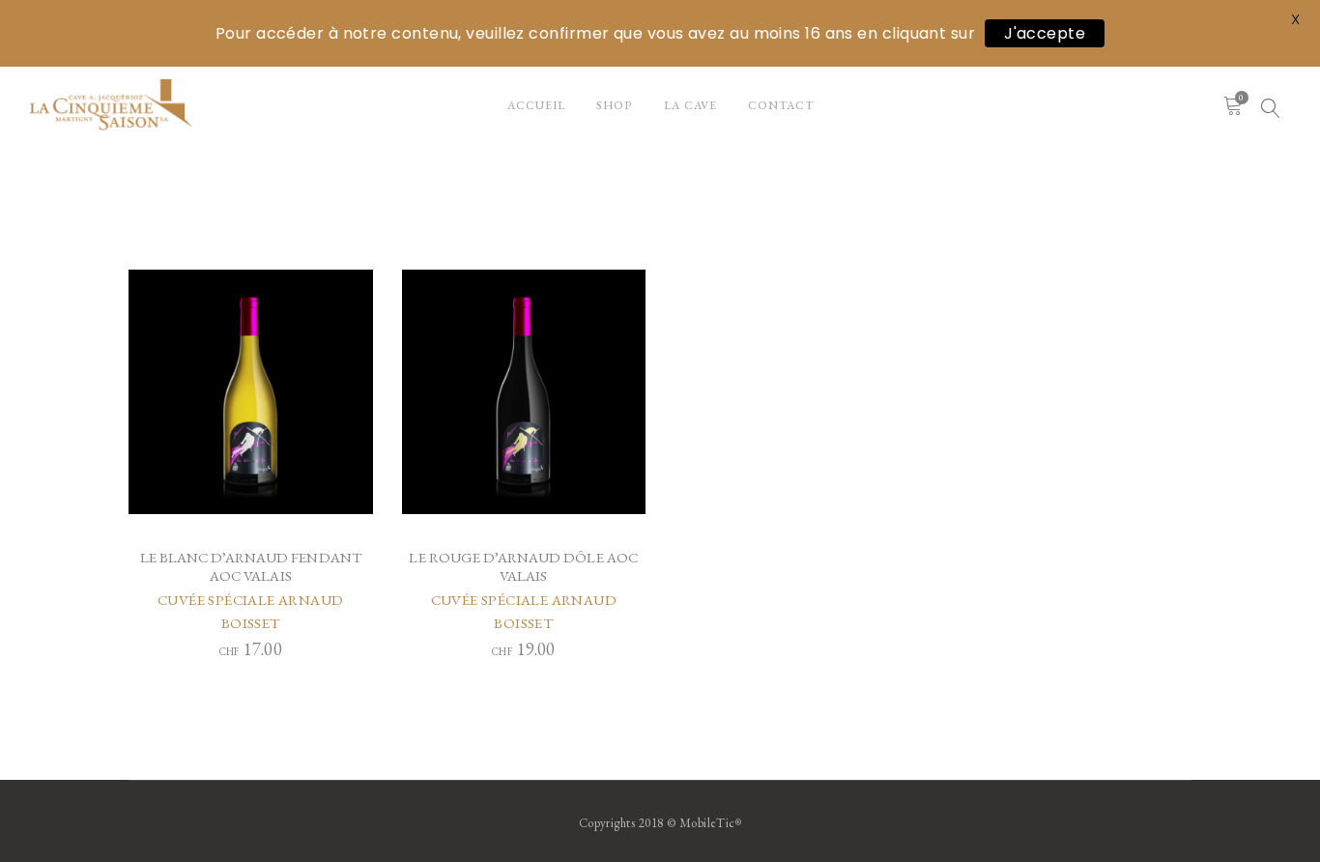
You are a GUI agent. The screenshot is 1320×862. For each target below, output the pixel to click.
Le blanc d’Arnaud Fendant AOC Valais (251, 566)
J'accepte (1044, 33)
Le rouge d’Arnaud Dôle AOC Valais (523, 566)
